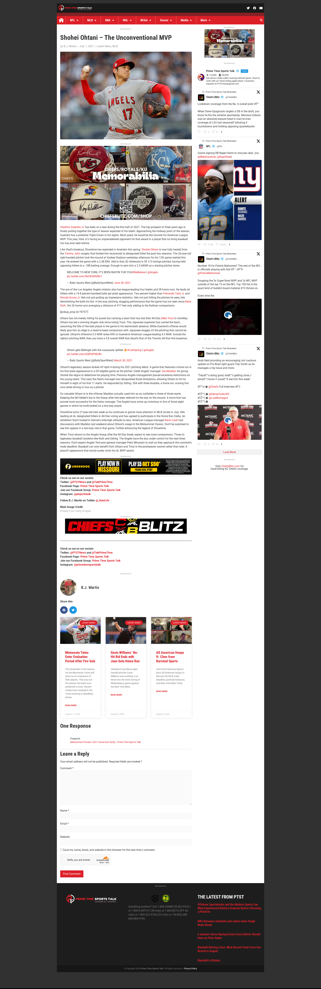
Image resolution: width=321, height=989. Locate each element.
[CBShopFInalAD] (126, 219)
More (204, 20)
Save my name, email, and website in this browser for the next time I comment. (109, 850)
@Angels (153, 272)
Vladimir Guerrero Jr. (72, 227)
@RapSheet (224, 156)
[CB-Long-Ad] (126, 532)
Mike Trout (167, 318)
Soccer (164, 20)
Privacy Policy (190, 968)
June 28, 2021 (122, 282)
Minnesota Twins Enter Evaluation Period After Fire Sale (80, 657)
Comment (67, 768)
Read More (71, 705)
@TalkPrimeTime (102, 482)
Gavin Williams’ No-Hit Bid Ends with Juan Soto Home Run (125, 657)
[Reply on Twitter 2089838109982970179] (200, 132)
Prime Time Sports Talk (94, 486)
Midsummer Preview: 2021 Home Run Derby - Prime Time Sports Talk (105, 742)
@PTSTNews (78, 482)
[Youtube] (260, 8)
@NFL (219, 146)
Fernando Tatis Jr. (173, 293)
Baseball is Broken (209, 960)
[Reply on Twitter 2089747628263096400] (200, 244)
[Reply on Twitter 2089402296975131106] (200, 444)
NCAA (144, 20)
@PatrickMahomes (209, 273)
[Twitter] (248, 8)
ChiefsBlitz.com (230, 466)
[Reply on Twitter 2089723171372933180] (200, 339)
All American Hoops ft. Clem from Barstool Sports (170, 657)
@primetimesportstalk (87, 564)
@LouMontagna (218, 397)
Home (61, 20)
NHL (125, 20)
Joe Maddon (168, 371)
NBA (108, 20)
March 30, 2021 (123, 360)
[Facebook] (254, 8)
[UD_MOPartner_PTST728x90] (126, 473)
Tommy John (72, 253)
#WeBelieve (139, 272)
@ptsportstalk (82, 494)
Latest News (104, 46)
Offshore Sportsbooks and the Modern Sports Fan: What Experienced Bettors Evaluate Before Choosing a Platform (229, 908)
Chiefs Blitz (213, 97)
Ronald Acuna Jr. (70, 297)
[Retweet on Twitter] (203, 92)
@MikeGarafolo (207, 156)
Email (64, 823)
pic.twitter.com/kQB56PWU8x (84, 354)
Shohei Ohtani (150, 249)
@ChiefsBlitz (231, 97)
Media (184, 20)
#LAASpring (134, 350)
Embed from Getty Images (75, 511)
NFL (72, 20)
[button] (261, 20)
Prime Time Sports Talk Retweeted (221, 92)
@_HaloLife (102, 500)
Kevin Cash (171, 420)
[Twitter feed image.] (230, 200)
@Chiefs (213, 386)
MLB (90, 20)
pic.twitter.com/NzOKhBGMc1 (84, 276)
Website (65, 837)
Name (64, 810)
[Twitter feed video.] (230, 317)
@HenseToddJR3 (219, 394)
